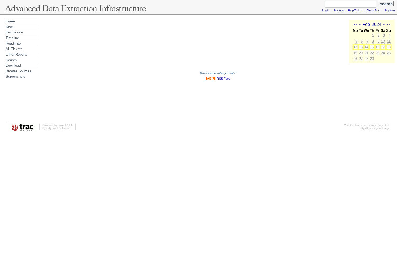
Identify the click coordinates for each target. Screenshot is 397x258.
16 (377, 47)
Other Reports (17, 54)
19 (355, 53)
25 (389, 53)
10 (383, 41)
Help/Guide (355, 10)
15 (372, 47)
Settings (339, 10)
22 (372, 53)
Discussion (14, 32)
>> (388, 25)
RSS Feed (223, 78)
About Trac (373, 10)
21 (366, 53)
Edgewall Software (58, 128)
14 (366, 47)
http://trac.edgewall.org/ (374, 128)
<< (355, 25)
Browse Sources (18, 71)
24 (383, 53)
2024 (376, 24)
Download (13, 65)
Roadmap (13, 43)
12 (355, 47)
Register (390, 10)
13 (361, 47)
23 (377, 53)
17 (383, 47)
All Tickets (14, 49)
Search (11, 60)
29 (372, 59)
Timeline (12, 38)
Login (325, 10)
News (10, 27)
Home (10, 21)
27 (361, 59)
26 (355, 59)
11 (389, 41)
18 (389, 47)
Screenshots (15, 76)
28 (366, 59)
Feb (366, 24)
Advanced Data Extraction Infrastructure (75, 8)
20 (361, 53)
